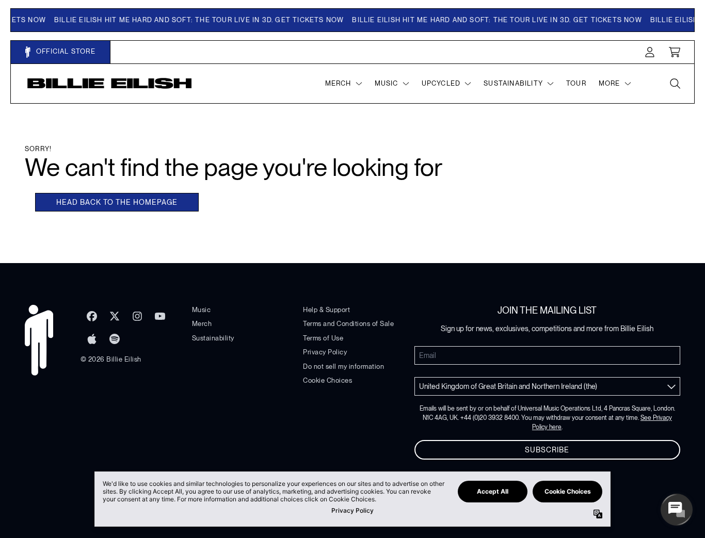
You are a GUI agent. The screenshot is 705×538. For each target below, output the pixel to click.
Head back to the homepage (117, 202)
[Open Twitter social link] (114, 316)
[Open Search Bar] (674, 83)
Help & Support (326, 310)
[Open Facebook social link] (92, 316)
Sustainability (213, 338)
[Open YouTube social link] (160, 316)
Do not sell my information (343, 366)
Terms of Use (323, 338)
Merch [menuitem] (338, 83)
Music (201, 310)
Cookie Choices (327, 380)
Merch (202, 324)
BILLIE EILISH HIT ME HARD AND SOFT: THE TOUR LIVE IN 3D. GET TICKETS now (194, 20)
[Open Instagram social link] (137, 316)
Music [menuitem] (386, 83)
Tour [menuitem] (576, 83)
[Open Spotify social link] (114, 339)
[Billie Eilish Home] (109, 83)
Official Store (64, 51)
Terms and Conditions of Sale (348, 324)
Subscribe (547, 450)
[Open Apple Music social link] (92, 339)
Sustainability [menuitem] (513, 83)
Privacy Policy (325, 352)
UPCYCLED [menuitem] (441, 83)
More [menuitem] (609, 83)
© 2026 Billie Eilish (111, 359)
